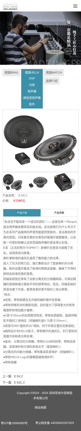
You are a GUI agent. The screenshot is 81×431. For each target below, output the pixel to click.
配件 (32, 104)
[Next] (71, 183)
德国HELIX (32, 72)
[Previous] (7, 183)
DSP (32, 78)
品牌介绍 (52, 80)
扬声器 (32, 91)
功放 (32, 84)
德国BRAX (11, 72)
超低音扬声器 (32, 97)
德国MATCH (54, 72)
